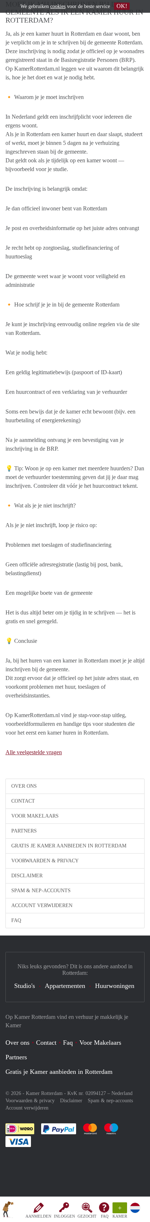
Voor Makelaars (35, 816)
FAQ (104, 1216)
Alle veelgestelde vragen (33, 752)
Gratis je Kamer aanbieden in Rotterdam (68, 846)
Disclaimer (27, 875)
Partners (24, 831)
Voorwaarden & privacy (45, 860)
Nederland (122, 1093)
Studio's (24, 985)
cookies (58, 6)
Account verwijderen (41, 905)
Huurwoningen (114, 985)
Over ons (24, 786)
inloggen (64, 1216)
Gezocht (87, 1216)
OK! (122, 6)
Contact (23, 801)
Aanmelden (38, 1216)
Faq (68, 1042)
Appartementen (65, 985)
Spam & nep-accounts (41, 890)
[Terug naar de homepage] (8, 1210)
